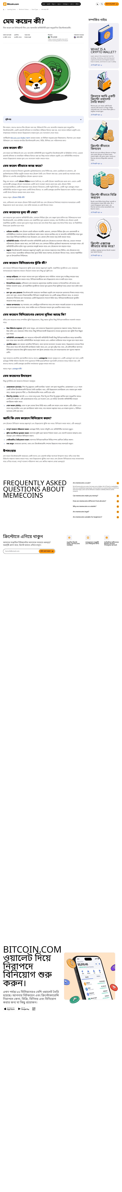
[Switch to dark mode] (97, 4)
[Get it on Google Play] (23, 1009)
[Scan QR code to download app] (34, 1009)
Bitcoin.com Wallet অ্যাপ (20, 138)
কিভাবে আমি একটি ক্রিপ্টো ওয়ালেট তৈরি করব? (103, 99)
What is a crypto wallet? (103, 51)
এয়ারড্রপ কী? (17, 369)
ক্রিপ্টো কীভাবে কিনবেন (100, 147)
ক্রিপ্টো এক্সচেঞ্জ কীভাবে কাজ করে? (103, 245)
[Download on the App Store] (9, 1009)
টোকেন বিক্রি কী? (18, 197)
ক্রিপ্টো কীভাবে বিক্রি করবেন (104, 196)
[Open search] (102, 4)
